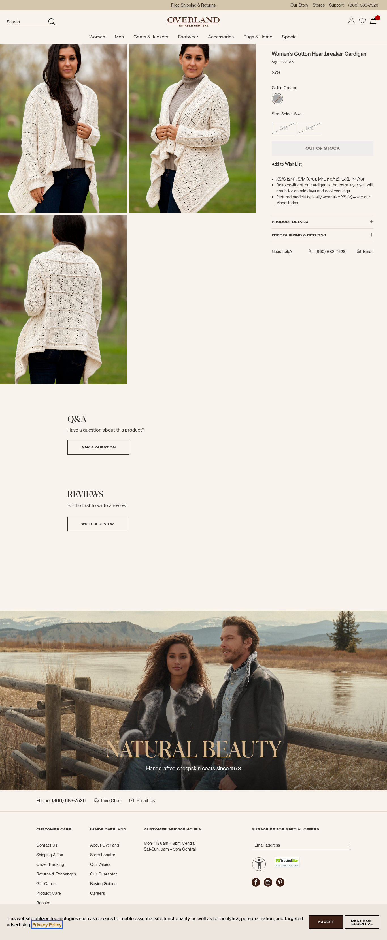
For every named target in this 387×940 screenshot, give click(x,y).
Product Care (48, 893)
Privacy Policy (46, 925)
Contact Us (46, 845)
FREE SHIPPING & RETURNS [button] (299, 235)
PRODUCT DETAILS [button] (290, 222)
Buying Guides (103, 883)
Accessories (221, 37)
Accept (326, 922)
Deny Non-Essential (362, 922)
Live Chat (111, 800)
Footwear (188, 37)
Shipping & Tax (49, 854)
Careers (97, 893)
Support (336, 5)
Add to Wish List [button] (287, 164)
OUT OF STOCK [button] (322, 148)
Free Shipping (183, 5)
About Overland (104, 845)
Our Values (100, 864)
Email (368, 251)
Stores (319, 5)
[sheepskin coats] (193, 700)
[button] (351, 21)
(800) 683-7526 (363, 5)
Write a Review (97, 524)
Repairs (43, 902)
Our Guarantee (104, 874)
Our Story (299, 5)
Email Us (145, 800)
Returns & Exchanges (56, 874)
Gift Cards (45, 883)
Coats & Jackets (150, 37)
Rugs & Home (257, 37)
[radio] (277, 98)
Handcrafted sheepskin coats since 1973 (193, 768)
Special (290, 37)
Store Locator (102, 854)
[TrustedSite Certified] (287, 862)
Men (119, 37)
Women (97, 37)
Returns (208, 5)
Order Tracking (50, 864)
